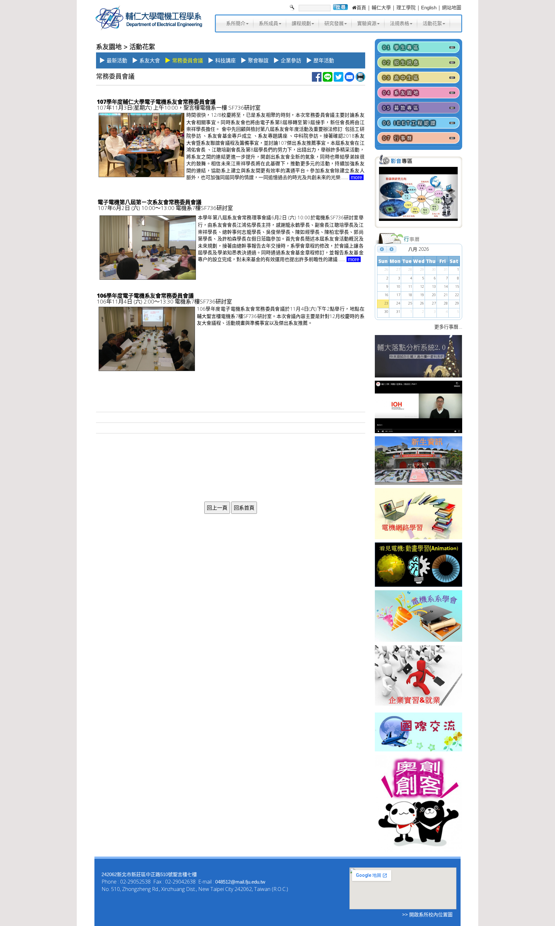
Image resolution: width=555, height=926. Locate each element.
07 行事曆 (398, 138)
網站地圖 (451, 7)
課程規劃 (301, 23)
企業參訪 (291, 60)
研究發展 (334, 23)
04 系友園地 (401, 92)
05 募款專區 (401, 108)
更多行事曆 (446, 327)
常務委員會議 (187, 60)
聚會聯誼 (258, 60)
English (428, 7)
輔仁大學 (381, 7)
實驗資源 (366, 23)
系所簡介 (235, 23)
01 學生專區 (401, 47)
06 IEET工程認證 (410, 123)
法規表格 (399, 23)
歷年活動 (323, 60)
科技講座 (225, 60)
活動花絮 (432, 23)
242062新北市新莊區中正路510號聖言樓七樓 (149, 874)
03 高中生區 (401, 77)
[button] (385, 196)
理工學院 (406, 7)
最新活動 (117, 60)
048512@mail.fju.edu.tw (240, 882)
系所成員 (268, 23)
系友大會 (149, 60)
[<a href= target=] (418, 196)
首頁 (361, 7)
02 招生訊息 (401, 62)
